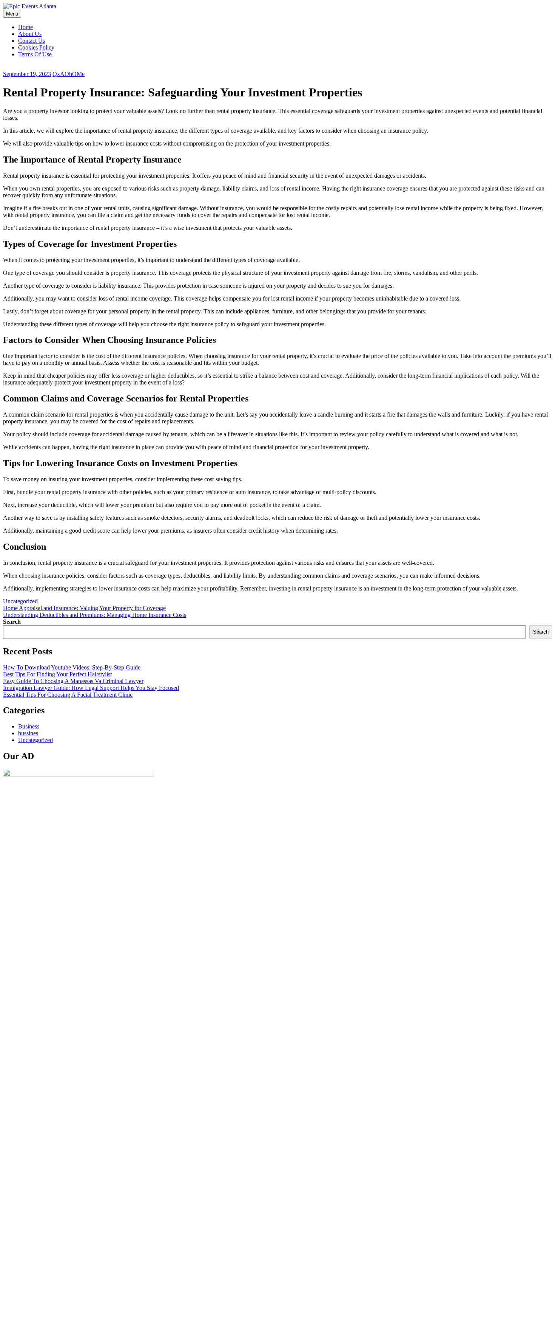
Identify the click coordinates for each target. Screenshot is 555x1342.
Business (28, 726)
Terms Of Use (35, 54)
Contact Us (31, 40)
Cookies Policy (36, 47)
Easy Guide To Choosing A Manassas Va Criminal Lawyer (73, 681)
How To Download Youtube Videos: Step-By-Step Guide (71, 667)
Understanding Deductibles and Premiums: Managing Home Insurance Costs (94, 615)
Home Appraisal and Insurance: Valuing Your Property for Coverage (84, 608)
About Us (30, 34)
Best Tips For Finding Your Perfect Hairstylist (57, 674)
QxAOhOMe (68, 74)
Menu (12, 14)
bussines (28, 733)
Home (25, 27)
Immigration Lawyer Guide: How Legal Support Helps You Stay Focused (91, 688)
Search (12, 621)
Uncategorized (20, 601)
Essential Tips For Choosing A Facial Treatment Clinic (68, 694)
